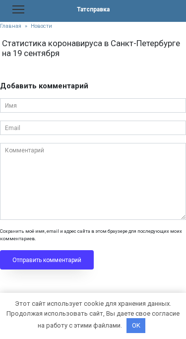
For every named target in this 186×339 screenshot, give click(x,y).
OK (136, 325)
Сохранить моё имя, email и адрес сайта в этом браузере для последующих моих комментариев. (91, 234)
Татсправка (93, 9)
